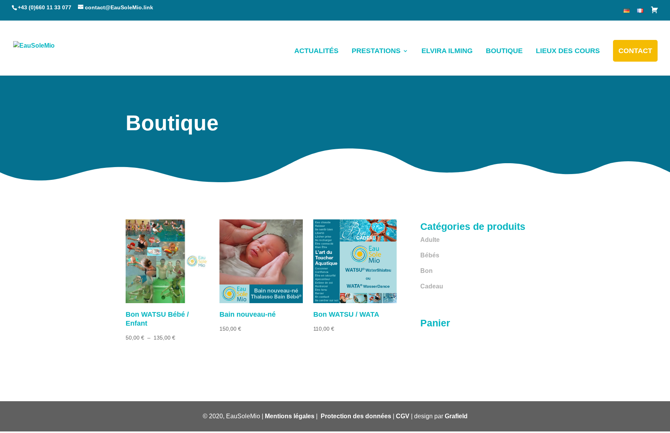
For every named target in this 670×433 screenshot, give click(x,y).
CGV (402, 416)
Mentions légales (289, 416)
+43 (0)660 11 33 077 (44, 7)
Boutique (504, 51)
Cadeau (431, 286)
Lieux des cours (568, 51)
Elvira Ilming (447, 51)
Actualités (316, 51)
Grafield (456, 416)
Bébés (429, 255)
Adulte (430, 239)
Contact (635, 51)
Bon (426, 270)
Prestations (376, 51)
